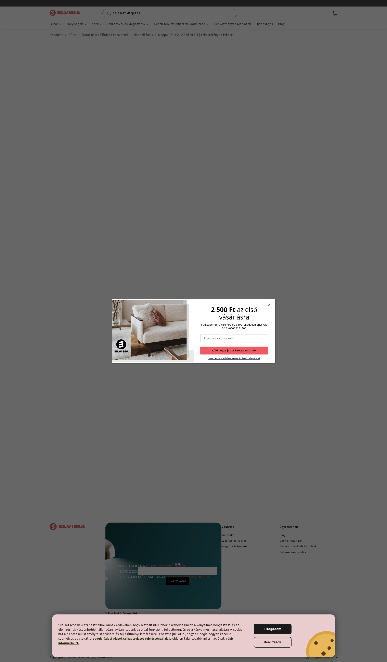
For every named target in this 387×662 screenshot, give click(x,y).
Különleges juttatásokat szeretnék (234, 350)
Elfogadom (272, 629)
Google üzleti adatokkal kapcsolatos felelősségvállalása (131, 638)
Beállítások (272, 642)
